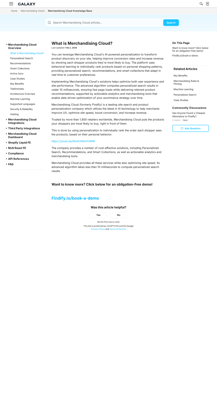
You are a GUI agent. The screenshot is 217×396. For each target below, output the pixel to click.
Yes (98, 215)
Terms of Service (118, 229)
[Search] (201, 4)
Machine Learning (183, 89)
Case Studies (181, 100)
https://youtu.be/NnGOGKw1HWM (73, 141)
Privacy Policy (98, 229)
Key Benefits (180, 75)
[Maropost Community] (27, 4)
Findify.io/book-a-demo (75, 198)
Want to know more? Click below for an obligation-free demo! (190, 49)
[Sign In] (207, 4)
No (118, 215)
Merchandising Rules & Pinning (186, 82)
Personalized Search (185, 94)
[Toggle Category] (6, 44)
